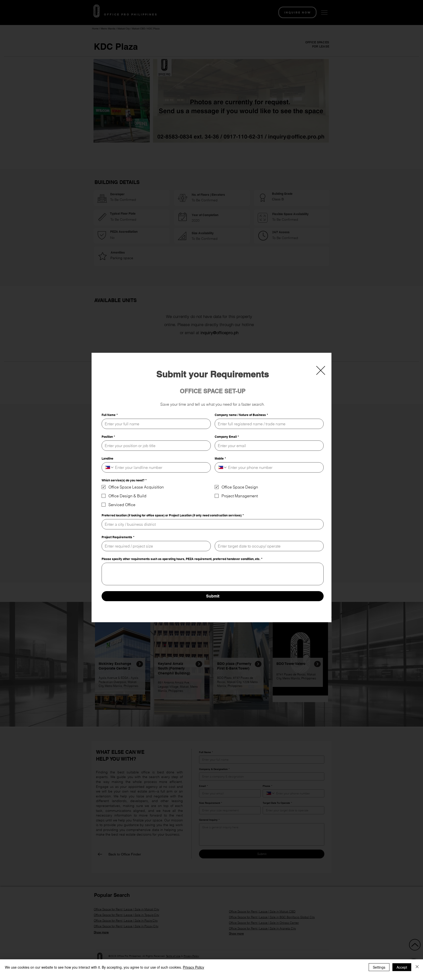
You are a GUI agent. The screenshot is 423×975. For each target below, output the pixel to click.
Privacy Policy (193, 967)
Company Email (227, 437)
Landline (107, 458)
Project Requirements (118, 537)
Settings (379, 967)
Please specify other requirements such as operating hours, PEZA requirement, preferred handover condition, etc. (182, 559)
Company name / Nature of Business (241, 415)
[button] (320, 370)
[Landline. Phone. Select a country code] (109, 467)
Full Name (110, 415)
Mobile (220, 458)
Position (108, 437)
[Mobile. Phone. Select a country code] (222, 467)
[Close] (417, 967)
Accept (402, 967)
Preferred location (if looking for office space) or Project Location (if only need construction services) (173, 515)
